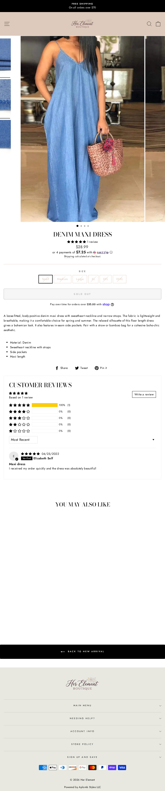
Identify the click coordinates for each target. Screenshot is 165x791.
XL (93, 279)
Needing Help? (82, 718)
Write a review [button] (144, 394)
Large (80, 279)
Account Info (82, 731)
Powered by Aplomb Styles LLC (82, 787)
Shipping (69, 256)
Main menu (82, 705)
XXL (105, 279)
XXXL (119, 279)
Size (82, 271)
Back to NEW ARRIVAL (85, 651)
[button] (77, 242)
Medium (62, 279)
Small (45, 279)
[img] (31, 454)
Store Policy (82, 744)
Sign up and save (82, 757)
